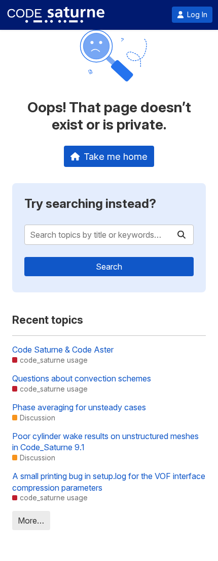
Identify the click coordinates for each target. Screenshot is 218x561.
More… (31, 520)
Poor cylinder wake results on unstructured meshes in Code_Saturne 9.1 (105, 441)
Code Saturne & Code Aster (63, 349)
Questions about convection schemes (81, 378)
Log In (197, 15)
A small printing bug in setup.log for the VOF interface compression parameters (108, 481)
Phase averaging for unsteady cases (79, 407)
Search (109, 267)
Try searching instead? (90, 203)
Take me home (116, 156)
